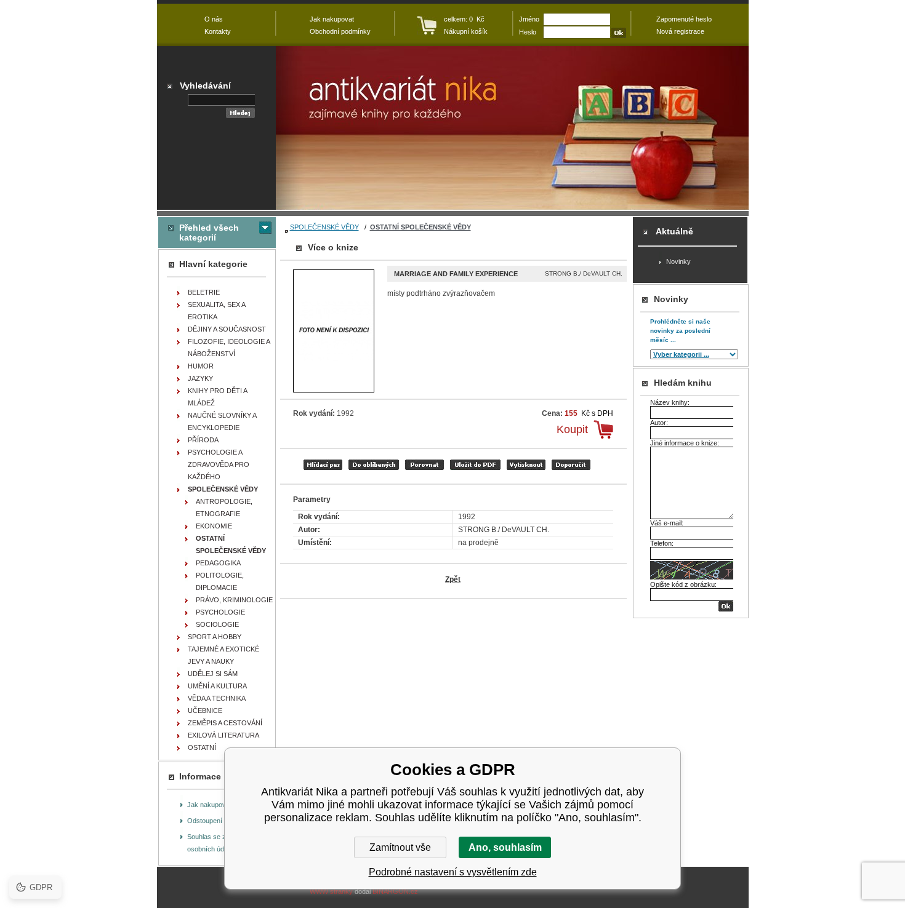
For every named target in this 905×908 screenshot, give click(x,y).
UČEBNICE (205, 710)
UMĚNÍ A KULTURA (217, 686)
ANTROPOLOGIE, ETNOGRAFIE (224, 507)
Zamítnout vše (400, 847)
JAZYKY (200, 378)
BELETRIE (204, 292)
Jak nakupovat (209, 804)
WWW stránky (331, 891)
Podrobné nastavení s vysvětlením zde (453, 872)
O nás (213, 19)
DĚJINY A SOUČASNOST (227, 329)
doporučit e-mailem (571, 465)
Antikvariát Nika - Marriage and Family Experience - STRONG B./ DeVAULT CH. (512, 128)
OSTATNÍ (202, 747)
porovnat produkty (424, 465)
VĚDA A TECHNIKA (217, 698)
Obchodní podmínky (340, 31)
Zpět (453, 579)
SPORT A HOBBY (214, 636)
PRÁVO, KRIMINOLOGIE (234, 599)
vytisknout (526, 465)
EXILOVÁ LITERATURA (223, 735)
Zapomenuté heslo (684, 19)
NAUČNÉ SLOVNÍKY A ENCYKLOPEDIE (222, 421)
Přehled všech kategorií (209, 232)
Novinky (678, 261)
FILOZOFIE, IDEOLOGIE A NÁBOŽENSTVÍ (229, 347)
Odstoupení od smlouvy (223, 820)
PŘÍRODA (203, 440)
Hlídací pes (323, 465)
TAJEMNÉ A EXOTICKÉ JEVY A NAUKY (223, 655)
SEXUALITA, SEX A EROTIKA (217, 311)
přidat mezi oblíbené (373, 465)
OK (725, 606)
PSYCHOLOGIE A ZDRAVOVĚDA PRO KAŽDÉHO (218, 464)
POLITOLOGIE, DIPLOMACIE (220, 581)
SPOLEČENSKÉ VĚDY (324, 227)
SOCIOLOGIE (217, 624)
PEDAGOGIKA (218, 563)
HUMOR (201, 366)
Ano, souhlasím (505, 847)
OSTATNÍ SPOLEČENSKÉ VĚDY (420, 227)
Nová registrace (680, 31)
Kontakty (217, 31)
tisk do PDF (475, 465)
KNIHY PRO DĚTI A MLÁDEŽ (217, 397)
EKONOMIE (214, 526)
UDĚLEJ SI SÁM (213, 673)
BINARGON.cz (395, 891)
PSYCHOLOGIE (220, 612)
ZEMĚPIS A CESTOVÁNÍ (225, 723)
